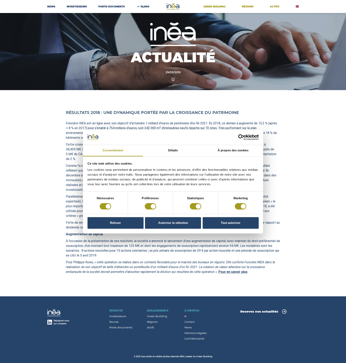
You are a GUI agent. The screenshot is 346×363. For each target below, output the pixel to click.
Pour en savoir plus (232, 272)
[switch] (150, 206)
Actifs (150, 327)
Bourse (114, 322)
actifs (274, 6)
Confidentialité (194, 338)
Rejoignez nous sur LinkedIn (61, 322)
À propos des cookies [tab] (233, 150)
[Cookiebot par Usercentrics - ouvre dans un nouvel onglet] (241, 137)
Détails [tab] (173, 150)
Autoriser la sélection (173, 223)
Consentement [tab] (113, 150)
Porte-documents (120, 327)
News (51, 6)
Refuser (115, 223)
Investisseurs (77, 6)
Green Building (214, 6)
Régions (247, 6)
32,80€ (145, 6)
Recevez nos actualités (259, 311)
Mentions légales (195, 333)
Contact (189, 322)
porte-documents (111, 6)
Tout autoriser (230, 223)
